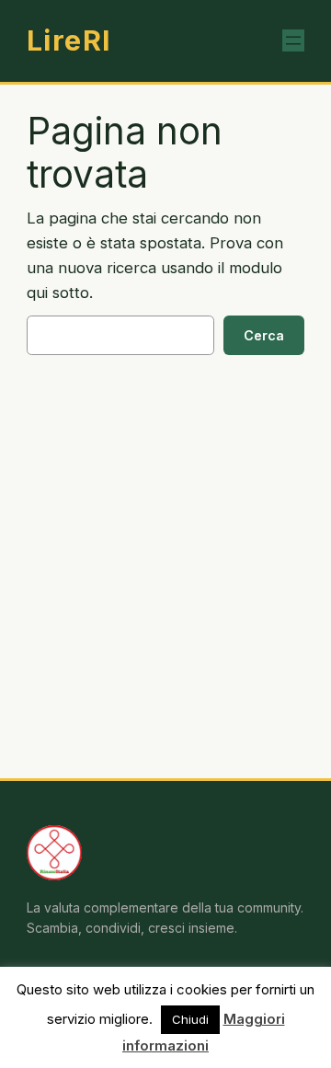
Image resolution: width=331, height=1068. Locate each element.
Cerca (264, 335)
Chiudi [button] (190, 1019)
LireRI (69, 40)
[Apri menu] (293, 40)
